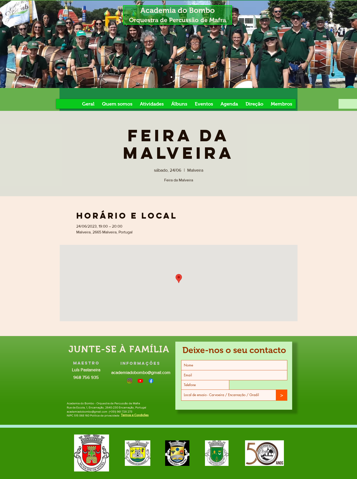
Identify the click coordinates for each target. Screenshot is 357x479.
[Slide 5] (177, 77)
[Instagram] (130, 381)
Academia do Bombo (177, 10)
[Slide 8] (183, 77)
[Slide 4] (171, 77)
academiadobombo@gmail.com (140, 372)
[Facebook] (151, 381)
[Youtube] (140, 381)
